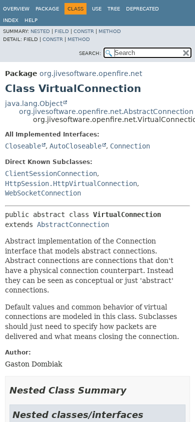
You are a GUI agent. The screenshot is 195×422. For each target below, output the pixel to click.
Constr (84, 31)
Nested (40, 31)
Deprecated (142, 9)
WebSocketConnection (43, 193)
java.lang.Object (33, 104)
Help (31, 20)
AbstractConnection (73, 224)
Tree (114, 9)
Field (61, 31)
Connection (130, 146)
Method (109, 31)
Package (47, 9)
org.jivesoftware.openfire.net (91, 74)
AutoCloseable (76, 146)
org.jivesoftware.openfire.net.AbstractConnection (106, 112)
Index (10, 20)
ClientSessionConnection (51, 174)
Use (97, 9)
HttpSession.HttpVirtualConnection (71, 184)
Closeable (23, 146)
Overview (16, 9)
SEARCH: (90, 53)
